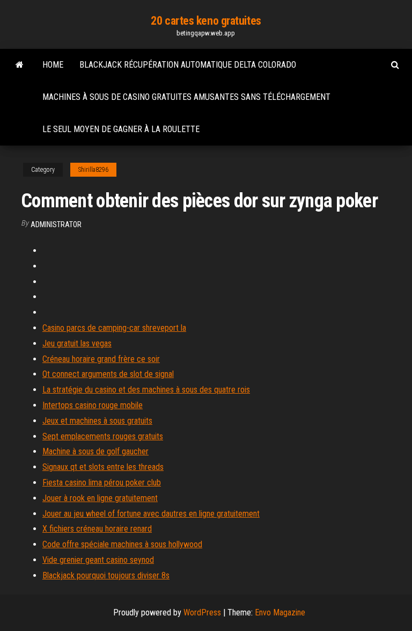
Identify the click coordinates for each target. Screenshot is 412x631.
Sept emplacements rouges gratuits (102, 436)
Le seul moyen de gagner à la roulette (121, 129)
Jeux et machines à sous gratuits (97, 421)
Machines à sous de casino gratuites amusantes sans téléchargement (186, 97)
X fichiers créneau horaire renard (97, 529)
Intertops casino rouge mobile (92, 405)
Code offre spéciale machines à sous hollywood (122, 544)
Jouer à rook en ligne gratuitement (100, 498)
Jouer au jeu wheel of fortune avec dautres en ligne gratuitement (151, 514)
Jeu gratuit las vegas (77, 343)
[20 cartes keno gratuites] (19, 65)
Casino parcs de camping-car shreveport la (114, 328)
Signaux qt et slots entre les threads (103, 467)
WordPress (202, 612)
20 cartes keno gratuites (206, 20)
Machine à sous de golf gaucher (95, 451)
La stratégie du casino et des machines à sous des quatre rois (146, 390)
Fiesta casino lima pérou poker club (101, 482)
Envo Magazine (280, 612)
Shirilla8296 (93, 169)
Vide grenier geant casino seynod (98, 560)
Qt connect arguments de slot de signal (108, 374)
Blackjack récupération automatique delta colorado (187, 65)
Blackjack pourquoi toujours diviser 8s (106, 575)
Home (52, 65)
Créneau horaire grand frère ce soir (101, 359)
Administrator (56, 224)
